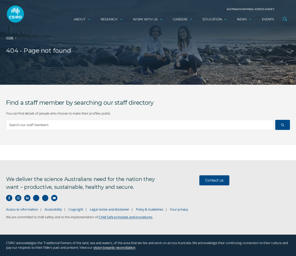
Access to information (22, 209)
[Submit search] (282, 125)
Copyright (75, 209)
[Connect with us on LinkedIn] (27, 198)
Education (212, 19)
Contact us (214, 180)
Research (109, 19)
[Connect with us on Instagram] (18, 198)
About (79, 19)
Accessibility (53, 209)
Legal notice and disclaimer (109, 209)
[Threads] (45, 198)
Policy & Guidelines (149, 209)
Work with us (145, 19)
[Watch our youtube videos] (54, 198)
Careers (180, 19)
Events (268, 19)
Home (9, 38)
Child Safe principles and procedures (125, 217)
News (242, 19)
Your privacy (179, 209)
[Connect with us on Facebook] (9, 198)
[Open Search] (285, 19)
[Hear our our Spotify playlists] (36, 198)
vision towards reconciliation (114, 247)
